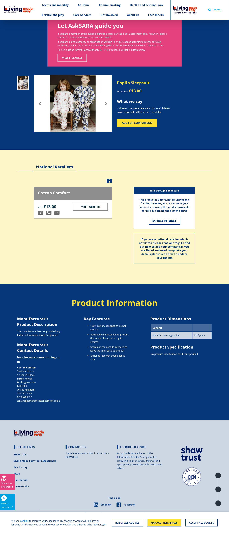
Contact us (20, 480)
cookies (24, 520)
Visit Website (90, 206)
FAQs (17, 473)
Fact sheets (156, 15)
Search (216, 10)
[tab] (54, 164)
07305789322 (24, 397)
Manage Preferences (164, 522)
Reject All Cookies (127, 522)
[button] (40, 103)
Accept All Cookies (201, 522)
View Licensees (72, 58)
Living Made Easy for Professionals (35, 460)
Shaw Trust (21, 454)
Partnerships (22, 486)
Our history (20, 467)
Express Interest (164, 221)
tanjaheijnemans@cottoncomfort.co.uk (38, 400)
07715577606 (24, 393)
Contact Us (72, 456)
